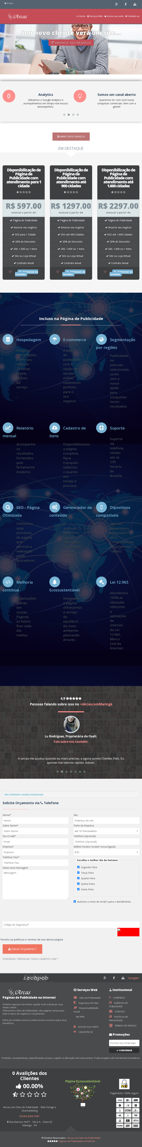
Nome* (7, 815)
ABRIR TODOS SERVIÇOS (72, 136)
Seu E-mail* (9, 836)
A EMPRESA (119, 997)
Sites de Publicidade (90, 997)
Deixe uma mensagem (15, 867)
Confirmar (125, 1050)
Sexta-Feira (87, 889)
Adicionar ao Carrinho (26, 273)
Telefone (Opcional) (85, 836)
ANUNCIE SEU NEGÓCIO (72, 42)
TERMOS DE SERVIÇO (125, 1025)
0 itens (9, 3)
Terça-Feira (87, 872)
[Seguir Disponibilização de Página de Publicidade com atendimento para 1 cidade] (10, 271)
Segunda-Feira (89, 867)
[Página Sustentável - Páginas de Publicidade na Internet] (83, 1088)
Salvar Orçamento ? (24, 949)
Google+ (133, 978)
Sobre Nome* (10, 825)
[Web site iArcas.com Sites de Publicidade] (134, 4)
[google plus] (116, 4)
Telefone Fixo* (11, 857)
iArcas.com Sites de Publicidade (83, 1137)
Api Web (80, 1016)
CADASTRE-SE (85, 1032)
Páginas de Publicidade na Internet (76, 1141)
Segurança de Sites (88, 1002)
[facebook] (126, 4)
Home (82, 16)
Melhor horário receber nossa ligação (95, 846)
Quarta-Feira (88, 878)
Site (76, 815)
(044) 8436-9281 (30, 1116)
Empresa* (8, 846)
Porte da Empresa (84, 825)
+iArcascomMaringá (96, 704)
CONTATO (119, 1011)
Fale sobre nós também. (71, 742)
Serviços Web (96, 16)
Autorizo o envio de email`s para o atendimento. (104, 901)
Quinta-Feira (88, 883)
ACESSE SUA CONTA (88, 1026)
